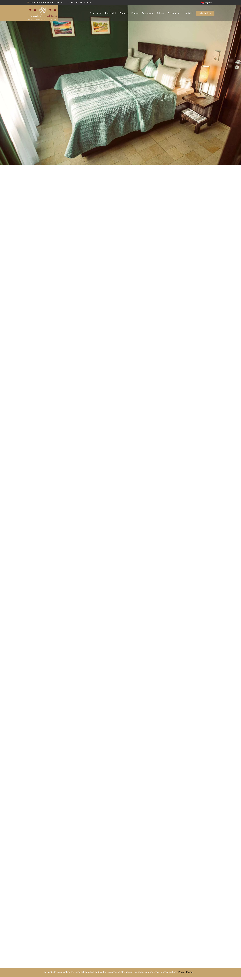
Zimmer (124, 13)
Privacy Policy (185, 972)
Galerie (160, 13)
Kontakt (188, 13)
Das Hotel (110, 13)
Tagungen (147, 13)
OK (195, 972)
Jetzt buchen (205, 13)
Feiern (135, 13)
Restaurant (174, 13)
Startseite (96, 13)
